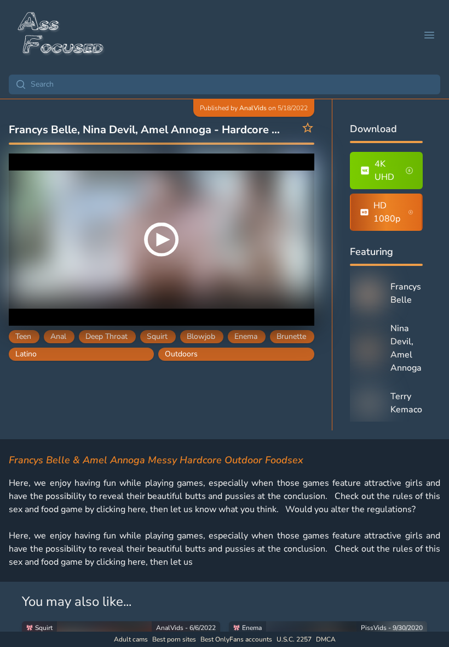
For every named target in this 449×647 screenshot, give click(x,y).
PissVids (374, 627)
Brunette (291, 336)
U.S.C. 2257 (294, 639)
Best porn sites (174, 639)
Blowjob (201, 336)
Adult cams (131, 639)
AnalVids (253, 108)
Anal (58, 336)
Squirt (157, 336)
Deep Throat (106, 336)
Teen (23, 336)
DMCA (326, 639)
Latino (26, 354)
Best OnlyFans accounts (236, 639)
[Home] (61, 35)
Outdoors (181, 354)
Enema (245, 336)
